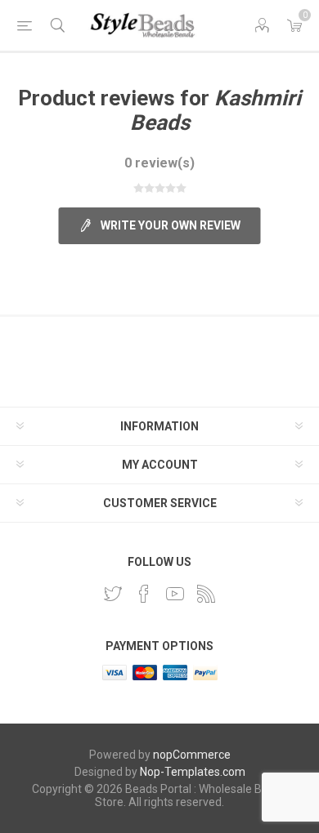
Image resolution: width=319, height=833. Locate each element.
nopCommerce (192, 754)
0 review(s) (159, 163)
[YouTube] (175, 594)
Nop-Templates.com (192, 771)
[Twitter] (113, 594)
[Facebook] (144, 594)
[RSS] (206, 594)
